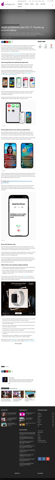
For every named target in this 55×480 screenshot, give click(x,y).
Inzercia (39, 435)
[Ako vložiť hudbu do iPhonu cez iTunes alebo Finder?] (22, 414)
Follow (46, 44)
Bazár (39, 434)
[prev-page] (2, 403)
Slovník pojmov (40, 432)
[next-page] (3, 403)
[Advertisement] (18, 354)
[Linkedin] (9, 383)
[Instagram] (49, 1)
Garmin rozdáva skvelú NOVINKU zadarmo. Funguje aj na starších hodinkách (26, 464)
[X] (50, 1)
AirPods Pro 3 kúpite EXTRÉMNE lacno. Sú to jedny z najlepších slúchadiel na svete (26, 446)
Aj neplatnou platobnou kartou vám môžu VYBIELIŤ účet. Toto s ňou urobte (26, 455)
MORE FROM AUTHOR (13, 388)
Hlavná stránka (40, 430)
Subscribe (51, 44)
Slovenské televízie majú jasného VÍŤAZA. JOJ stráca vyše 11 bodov (27, 451)
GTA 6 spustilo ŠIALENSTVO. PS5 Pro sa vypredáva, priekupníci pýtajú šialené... (12, 419)
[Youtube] (52, 1)
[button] (52, 5)
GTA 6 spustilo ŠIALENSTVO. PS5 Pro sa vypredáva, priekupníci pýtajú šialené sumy (18, 399)
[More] (12, 42)
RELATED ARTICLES (5, 388)
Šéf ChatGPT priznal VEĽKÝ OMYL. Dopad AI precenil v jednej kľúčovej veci (26, 460)
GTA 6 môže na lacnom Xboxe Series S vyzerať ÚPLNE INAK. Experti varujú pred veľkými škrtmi (6, 399)
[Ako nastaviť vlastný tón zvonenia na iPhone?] (22, 419)
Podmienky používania (41, 440)
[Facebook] (47, 1)
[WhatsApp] (10, 42)
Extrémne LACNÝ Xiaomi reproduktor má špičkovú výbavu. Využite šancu (30, 399)
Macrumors (7, 366)
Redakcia (39, 438)
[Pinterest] (7, 42)
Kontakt (39, 437)
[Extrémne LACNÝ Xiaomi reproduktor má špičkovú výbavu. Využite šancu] (30, 394)
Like (40, 44)
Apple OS (5, 10)
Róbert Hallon (11, 377)
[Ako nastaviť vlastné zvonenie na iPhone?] (22, 424)
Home (2, 10)
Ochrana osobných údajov (42, 442)
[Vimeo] (51, 1)
